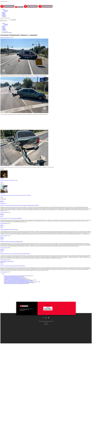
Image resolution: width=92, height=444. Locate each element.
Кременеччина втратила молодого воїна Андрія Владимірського (14, 283)
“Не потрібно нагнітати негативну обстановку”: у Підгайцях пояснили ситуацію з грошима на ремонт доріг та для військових (15, 195)
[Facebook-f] (43, 318)
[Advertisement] (29, 122)
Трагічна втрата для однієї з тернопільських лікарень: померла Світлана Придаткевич (12, 265)
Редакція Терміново (6, 37)
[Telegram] (48, 318)
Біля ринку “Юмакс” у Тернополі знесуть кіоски (12, 276)
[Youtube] (46, 318)
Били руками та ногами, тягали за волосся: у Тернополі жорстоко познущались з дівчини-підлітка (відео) (15, 253)
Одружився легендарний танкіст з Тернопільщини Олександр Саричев (8, 180)
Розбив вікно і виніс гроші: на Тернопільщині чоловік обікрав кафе (15, 279)
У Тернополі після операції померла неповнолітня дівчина (13, 278)
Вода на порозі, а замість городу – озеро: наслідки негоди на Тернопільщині (11, 218)
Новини (1, 37)
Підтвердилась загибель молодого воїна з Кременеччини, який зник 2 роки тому (17, 282)
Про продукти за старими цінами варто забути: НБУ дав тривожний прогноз (16, 275)
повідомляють (36, 75)
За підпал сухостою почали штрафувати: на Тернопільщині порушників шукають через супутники (20, 281)
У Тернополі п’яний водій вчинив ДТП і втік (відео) (12, 277)
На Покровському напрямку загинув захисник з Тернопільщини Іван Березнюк (11, 241)
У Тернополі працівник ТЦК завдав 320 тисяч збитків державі (9, 229)
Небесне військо (3, 203)
